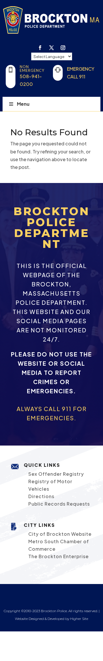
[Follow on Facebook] (40, 47)
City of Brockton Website (60, 534)
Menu (23, 104)
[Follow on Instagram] (63, 47)
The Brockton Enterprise (58, 556)
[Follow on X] (51, 47)
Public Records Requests (59, 504)
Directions (41, 496)
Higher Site (79, 618)
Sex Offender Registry (56, 474)
